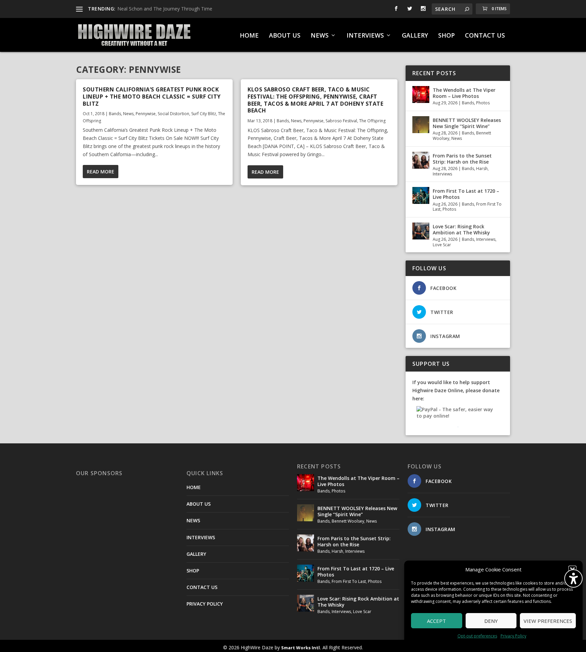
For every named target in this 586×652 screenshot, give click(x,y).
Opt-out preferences (477, 636)
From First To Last (349, 581)
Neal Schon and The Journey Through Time (164, 8)
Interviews (442, 174)
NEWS (320, 36)
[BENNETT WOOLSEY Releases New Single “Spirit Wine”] (420, 124)
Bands (115, 114)
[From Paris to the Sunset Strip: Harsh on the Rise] (420, 160)
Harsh (482, 168)
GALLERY (415, 36)
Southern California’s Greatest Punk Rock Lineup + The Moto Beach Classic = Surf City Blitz (152, 96)
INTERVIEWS (365, 36)
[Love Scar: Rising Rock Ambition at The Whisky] (420, 231)
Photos (483, 103)
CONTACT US (485, 36)
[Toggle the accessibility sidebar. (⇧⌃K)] (573, 578)
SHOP (446, 36)
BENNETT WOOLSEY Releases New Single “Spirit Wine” (467, 123)
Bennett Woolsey (348, 521)
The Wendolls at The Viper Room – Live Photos (464, 93)
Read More (100, 171)
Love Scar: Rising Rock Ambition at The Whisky (461, 229)
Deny (491, 620)
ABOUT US (284, 36)
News (128, 114)
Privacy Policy (513, 636)
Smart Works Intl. (301, 648)
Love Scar (442, 245)
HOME (249, 36)
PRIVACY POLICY (205, 604)
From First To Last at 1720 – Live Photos (466, 194)
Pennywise (146, 114)
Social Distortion (173, 114)
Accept (436, 620)
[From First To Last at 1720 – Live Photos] (420, 195)
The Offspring (372, 121)
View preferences (548, 620)
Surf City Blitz (203, 114)
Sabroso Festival (341, 121)
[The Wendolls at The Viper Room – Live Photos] (420, 94)
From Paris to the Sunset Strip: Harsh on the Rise (462, 158)
